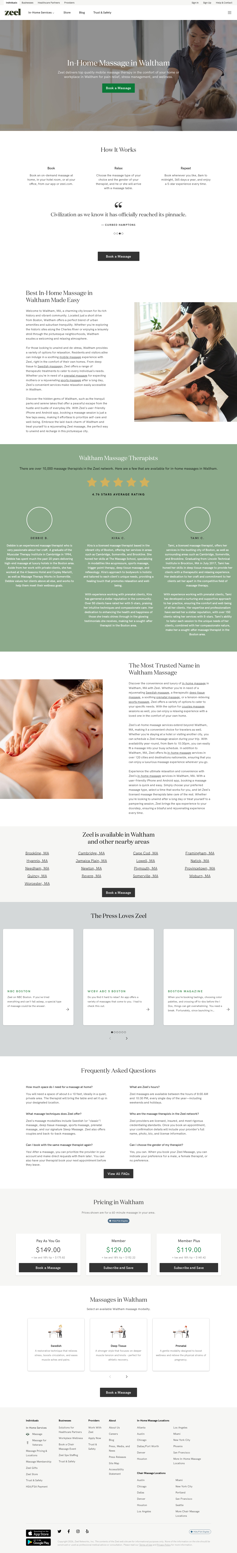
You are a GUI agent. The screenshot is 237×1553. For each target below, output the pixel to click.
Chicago (141, 1447)
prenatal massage (75, 383)
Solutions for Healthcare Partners (70, 1437)
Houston (142, 1466)
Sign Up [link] (207, 2)
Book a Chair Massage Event (67, 1454)
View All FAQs (118, 1181)
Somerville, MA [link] (145, 883)
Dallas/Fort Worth (148, 1454)
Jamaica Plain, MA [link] (91, 868)
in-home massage (194, 691)
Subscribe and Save (118, 1275)
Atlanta (141, 1435)
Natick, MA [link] (200, 868)
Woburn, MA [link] (200, 883)
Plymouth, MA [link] (145, 876)
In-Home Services (40, 12)
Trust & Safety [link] (102, 12)
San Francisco (181, 1460)
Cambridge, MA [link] (91, 860)
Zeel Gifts (32, 1475)
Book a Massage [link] (118, 88)
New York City (181, 1447)
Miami (177, 1441)
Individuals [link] (11, 2)
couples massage (193, 714)
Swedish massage (49, 374)
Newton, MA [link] (91, 876)
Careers (113, 1441)
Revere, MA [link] (91, 883)
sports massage (71, 388)
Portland (180, 1500)
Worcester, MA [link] (37, 891)
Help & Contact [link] (224, 2)
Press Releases (117, 1464)
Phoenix (178, 1454)
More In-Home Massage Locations (187, 1469)
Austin (141, 1441)
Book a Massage (118, 264)
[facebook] (69, 1539)
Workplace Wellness (71, 1446)
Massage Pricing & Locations (36, 1461)
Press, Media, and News (119, 1456)
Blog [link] (82, 12)
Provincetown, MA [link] (200, 876)
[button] (114, 241)
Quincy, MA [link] (37, 883)
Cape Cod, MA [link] (145, 860)
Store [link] (67, 12)
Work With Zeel (94, 1437)
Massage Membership (38, 1469)
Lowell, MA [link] (145, 868)
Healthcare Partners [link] (49, 2)
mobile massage (70, 365)
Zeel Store (32, 1482)
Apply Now (94, 1446)
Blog (111, 1447)
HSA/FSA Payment (37, 1494)
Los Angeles (180, 1435)
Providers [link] (69, 2)
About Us (114, 1435)
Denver (141, 1460)
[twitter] (59, 1539)
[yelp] (87, 1539)
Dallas (140, 1500)
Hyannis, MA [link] (37, 868)
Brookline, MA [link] (37, 860)
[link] (13, 12)
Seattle (179, 1513)
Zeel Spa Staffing (68, 1463)
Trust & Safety (34, 1488)
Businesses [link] (27, 2)
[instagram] (78, 1539)
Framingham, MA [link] (199, 860)
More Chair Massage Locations (187, 1521)
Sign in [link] (195, 2)
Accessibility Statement (116, 1479)
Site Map (114, 1471)
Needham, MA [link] (37, 876)
